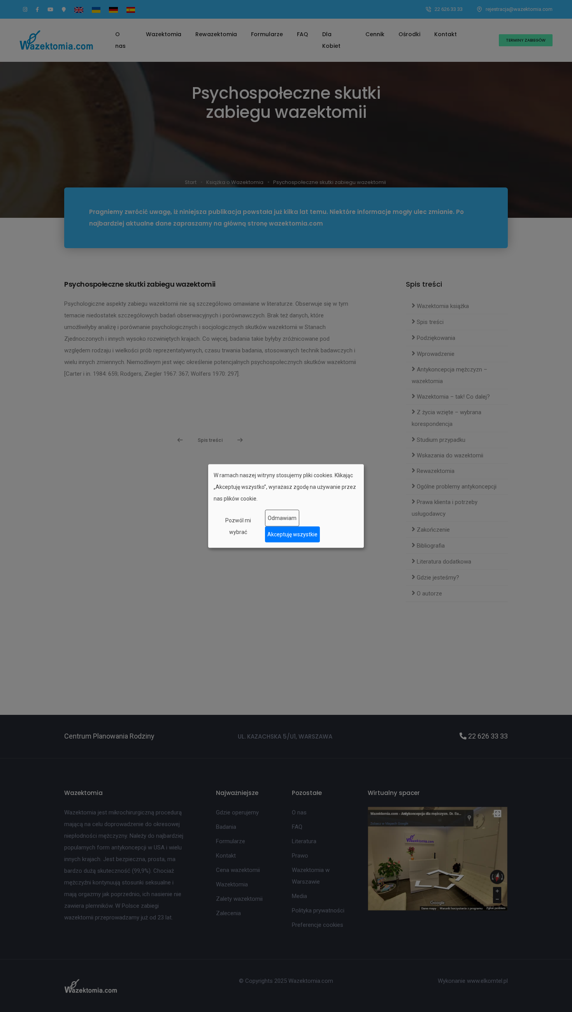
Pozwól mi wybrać (238, 526)
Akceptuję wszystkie (292, 534)
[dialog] (286, 506)
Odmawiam (282, 518)
